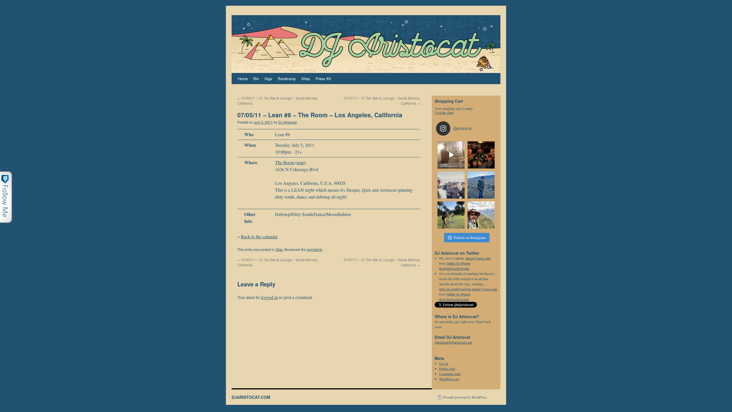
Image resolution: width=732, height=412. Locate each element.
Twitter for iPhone (458, 263)
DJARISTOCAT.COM (251, 397)
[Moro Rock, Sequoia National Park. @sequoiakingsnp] (481, 215)
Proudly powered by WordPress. (465, 397)
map (301, 162)
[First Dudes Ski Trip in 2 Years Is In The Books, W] (451, 185)
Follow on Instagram (470, 237)
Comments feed (449, 373)
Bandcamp (287, 78)
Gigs (268, 78)
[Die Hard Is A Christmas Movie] (451, 155)
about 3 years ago (478, 258)
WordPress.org (449, 379)
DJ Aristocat (287, 122)
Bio (256, 78)
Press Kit (323, 78)
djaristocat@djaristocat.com (453, 342)
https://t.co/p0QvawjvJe (455, 289)
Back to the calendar (259, 236)
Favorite (463, 299)
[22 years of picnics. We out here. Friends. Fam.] (451, 215)
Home (243, 78)
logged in (269, 297)
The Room (284, 162)
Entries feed (447, 368)
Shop (305, 78)
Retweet (452, 299)
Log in (443, 363)
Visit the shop (444, 112)
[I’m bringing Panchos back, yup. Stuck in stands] (481, 185)
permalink (314, 249)
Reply (443, 299)
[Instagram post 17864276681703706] (481, 155)
